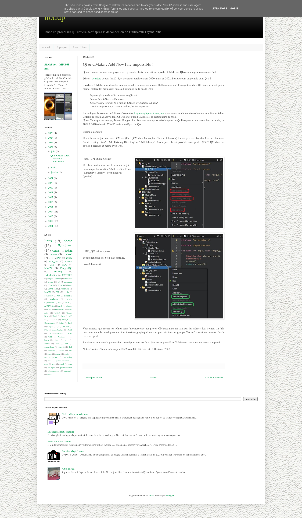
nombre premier (51, 357)
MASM (47, 292)
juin (53, 151)
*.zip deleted (68, 468)
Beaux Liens (80, 47)
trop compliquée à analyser (149, 113)
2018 (51, 192)
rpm (54, 364)
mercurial (68, 295)
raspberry (54, 298)
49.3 (67, 302)
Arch (60, 305)
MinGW (48, 268)
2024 (51, 137)
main (50, 353)
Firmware (64, 288)
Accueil (46, 47)
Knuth (54, 316)
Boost (69, 285)
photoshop (68, 357)
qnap (46, 364)
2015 (51, 206)
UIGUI (69, 333)
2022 (51, 147)
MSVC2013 (67, 275)
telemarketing (53, 371)
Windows (65, 245)
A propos (61, 47)
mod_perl (54, 261)
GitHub (57, 312)
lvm (58, 295)
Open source (49, 323)
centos (46, 343)
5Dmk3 (60, 285)
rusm (151, 495)
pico (50, 360)
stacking (58, 271)
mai (53, 167)
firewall (61, 347)
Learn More (219, 8)
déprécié (96, 78)
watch (49, 374)
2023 (51, 142)
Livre (63, 316)
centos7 (68, 254)
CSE (52, 264)
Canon (55, 250)
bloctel (56, 340)
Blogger (170, 495)
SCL (46, 329)
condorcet (48, 295)
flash (70, 347)
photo (68, 240)
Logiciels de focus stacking (61, 431)
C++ (51, 257)
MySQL (65, 319)
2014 (51, 211)
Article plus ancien (214, 377)
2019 (51, 187)
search (61, 364)
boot (67, 340)
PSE (57, 292)
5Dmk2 (50, 285)
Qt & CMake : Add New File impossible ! (60, 158)
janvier (55, 172)
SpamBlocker (57, 329)
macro (53, 254)
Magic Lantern (54, 278)
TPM (49, 333)
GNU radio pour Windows (75, 414)
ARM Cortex (49, 305)
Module (54, 319)
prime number (62, 360)
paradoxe (68, 281)
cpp (57, 343)
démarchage (49, 347)
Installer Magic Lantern (73, 451)
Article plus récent (93, 377)
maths (66, 353)
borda (66, 292)
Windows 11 (63, 336)
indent (61, 350)
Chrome (69, 305)
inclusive (51, 350)
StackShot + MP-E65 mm (56, 66)
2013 (51, 216)
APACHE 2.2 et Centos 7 (60, 441)
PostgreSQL (66, 268)
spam (70, 364)
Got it (234, 8)
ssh (59, 302)
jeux (70, 350)
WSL (50, 336)
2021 (51, 178)
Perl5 (70, 323)
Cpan (49, 309)
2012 (51, 221)
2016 (51, 202)
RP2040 (66, 326)
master (58, 353)
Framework (59, 309)
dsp (66, 343)
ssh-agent (51, 367)
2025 (51, 133)
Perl (59, 257)
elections (68, 278)
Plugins (50, 326)
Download (52, 288)
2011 (51, 225)
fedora (68, 250)
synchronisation (66, 367)
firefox (50, 281)
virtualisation (50, 275)
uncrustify (68, 371)
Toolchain (59, 333)
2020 (51, 183)
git (59, 281)
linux (48, 240)
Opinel (61, 323)
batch (46, 340)
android (68, 261)
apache (69, 257)
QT (58, 326)
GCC (64, 264)
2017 (51, 197)
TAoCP (69, 329)
